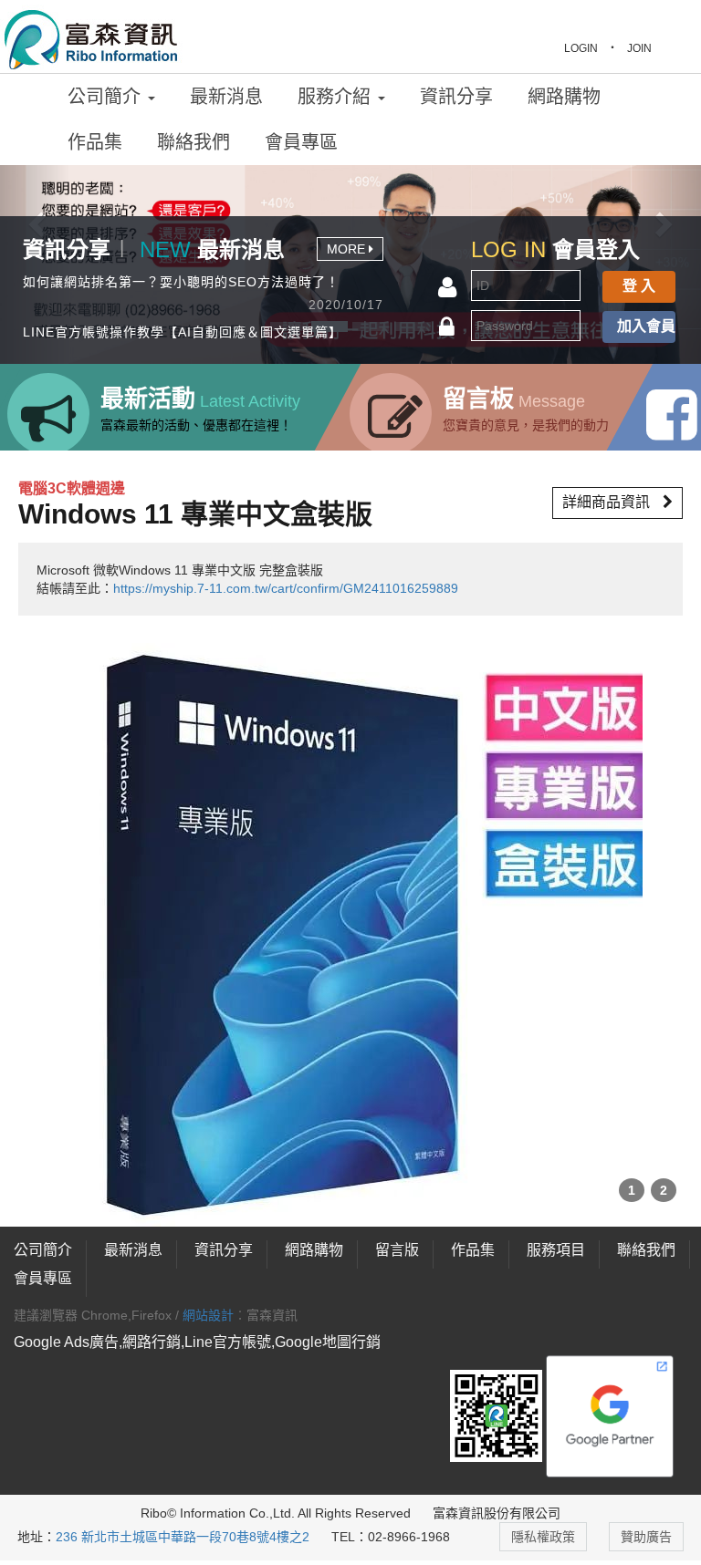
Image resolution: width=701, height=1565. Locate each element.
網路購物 (564, 97)
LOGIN (581, 48)
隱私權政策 (543, 1536)
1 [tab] (631, 1190)
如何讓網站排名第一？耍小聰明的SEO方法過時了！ (181, 282)
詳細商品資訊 (608, 502)
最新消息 (226, 97)
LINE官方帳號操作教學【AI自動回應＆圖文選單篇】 (182, 332)
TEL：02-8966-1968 (390, 1536)
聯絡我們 (193, 142)
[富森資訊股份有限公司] (91, 37)
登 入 (639, 286)
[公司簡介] (88, 1250)
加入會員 (646, 326)
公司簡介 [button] (107, 97)
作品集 (95, 142)
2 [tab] (663, 1190)
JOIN (639, 48)
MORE (348, 249)
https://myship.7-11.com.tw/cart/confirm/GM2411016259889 (285, 588)
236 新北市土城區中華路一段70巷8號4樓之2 (182, 1536)
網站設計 (208, 1315)
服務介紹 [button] (337, 97)
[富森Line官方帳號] (496, 1415)
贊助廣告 (646, 1536)
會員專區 (301, 142)
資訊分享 (456, 97)
